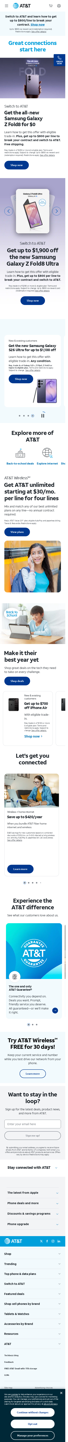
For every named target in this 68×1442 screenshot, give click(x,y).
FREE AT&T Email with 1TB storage (20, 1364)
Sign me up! (33, 1131)
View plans (17, 532)
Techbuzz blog (11, 1351)
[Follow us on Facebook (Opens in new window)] (47, 1237)
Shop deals (17, 681)
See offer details (38, 31)
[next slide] (56, 211)
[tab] (19, 415)
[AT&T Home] (21, 5)
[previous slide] (8, 211)
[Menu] (6, 5)
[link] (52, 1006)
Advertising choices (44, 1383)
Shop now (17, 165)
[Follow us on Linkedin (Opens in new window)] (59, 1237)
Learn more (20, 867)
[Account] (59, 6)
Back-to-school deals (20, 463)
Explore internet (47, 463)
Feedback (9, 1357)
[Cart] (51, 6)
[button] (42, 415)
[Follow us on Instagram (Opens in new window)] (53, 1237)
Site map (8, 1383)
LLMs (6, 1371)
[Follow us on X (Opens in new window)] (41, 1237)
